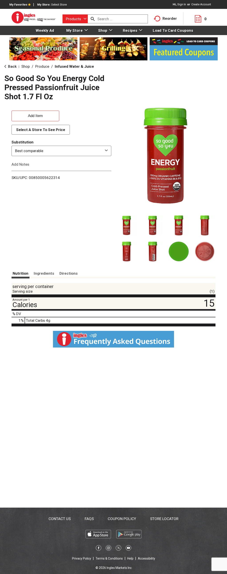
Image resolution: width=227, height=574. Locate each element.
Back (12, 66)
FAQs (89, 518)
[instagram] (108, 548)
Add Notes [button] (20, 164)
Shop (25, 66)
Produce (42, 66)
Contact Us (60, 518)
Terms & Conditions (109, 558)
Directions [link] (68, 273)
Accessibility (146, 558)
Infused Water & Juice (74, 66)
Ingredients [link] (44, 273)
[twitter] (118, 548)
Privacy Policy (81, 558)
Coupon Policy (122, 518)
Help (130, 558)
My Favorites (18, 4)
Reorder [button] (169, 18)
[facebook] (98, 548)
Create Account (201, 4)
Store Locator (164, 518)
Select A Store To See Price (40, 129)
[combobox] (75, 18)
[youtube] (128, 548)
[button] (126, 225)
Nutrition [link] (20, 273)
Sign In (181, 4)
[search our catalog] (93, 18)
